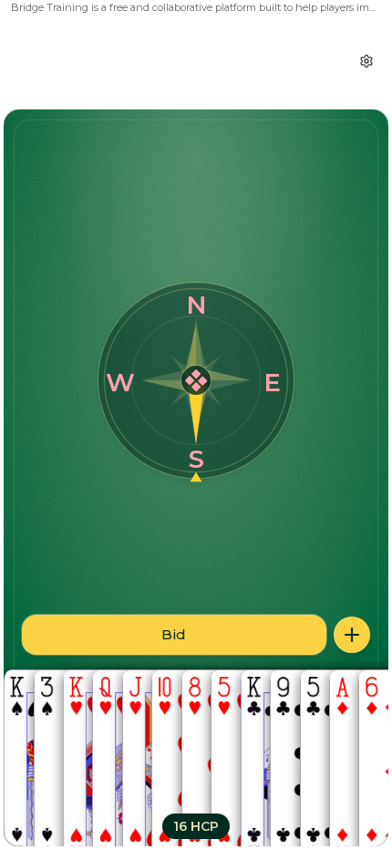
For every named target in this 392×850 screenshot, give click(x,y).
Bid (173, 634)
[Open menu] (352, 635)
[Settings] (366, 61)
